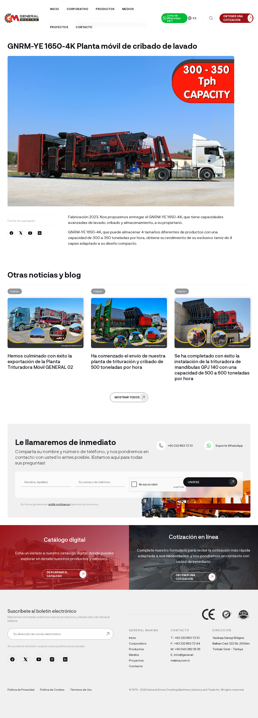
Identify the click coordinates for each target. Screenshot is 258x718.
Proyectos (136, 660)
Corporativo (137, 643)
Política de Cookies (52, 689)
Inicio (132, 637)
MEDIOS (128, 9)
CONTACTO (84, 27)
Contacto (136, 666)
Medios (134, 654)
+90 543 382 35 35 (187, 649)
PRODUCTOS (105, 9)
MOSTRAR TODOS (127, 397)
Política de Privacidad (21, 689)
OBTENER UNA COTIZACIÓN (185, 576)
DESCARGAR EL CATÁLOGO (57, 574)
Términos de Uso (81, 689)
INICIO (54, 9)
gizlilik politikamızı (59, 504)
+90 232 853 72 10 (187, 637)
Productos (136, 649)
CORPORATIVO (77, 9)
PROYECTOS (59, 27)
